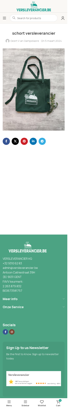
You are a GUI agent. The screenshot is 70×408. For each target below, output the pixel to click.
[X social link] (15, 141)
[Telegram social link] (42, 141)
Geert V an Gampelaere (24, 41)
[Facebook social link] (6, 141)
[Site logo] (34, 6)
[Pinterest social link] (24, 141)
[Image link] (27, 247)
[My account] (62, 18)
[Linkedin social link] (33, 141)
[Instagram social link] (12, 332)
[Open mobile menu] (4, 18)
